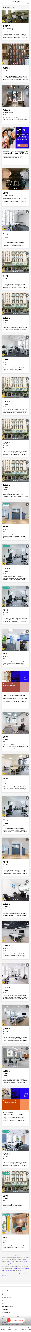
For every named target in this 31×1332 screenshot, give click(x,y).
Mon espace (28, 1329)
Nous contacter (6, 1297)
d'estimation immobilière (7, 1275)
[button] (12, 21)
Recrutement (5, 1309)
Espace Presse (6, 1312)
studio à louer (9, 1270)
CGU (3, 1300)
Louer (15, 1329)
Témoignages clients (8, 1306)
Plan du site (5, 1291)
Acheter (3, 1329)
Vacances (22, 1329)
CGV (3, 1303)
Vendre (9, 1329)
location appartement (10, 1263)
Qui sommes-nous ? (7, 1294)
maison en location (17, 1268)
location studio (20, 1263)
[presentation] (3, 13)
